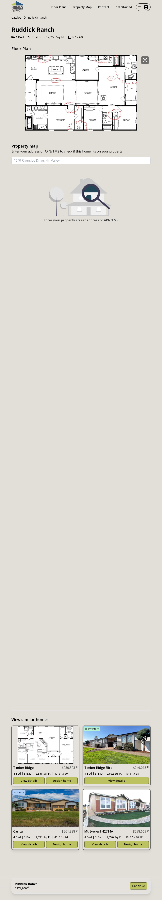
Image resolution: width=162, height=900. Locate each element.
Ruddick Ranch (37, 17)
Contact (103, 7)
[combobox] (81, 160)
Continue (138, 886)
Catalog (16, 17)
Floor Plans (58, 7)
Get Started (124, 7)
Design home (62, 781)
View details (29, 781)
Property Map (82, 7)
